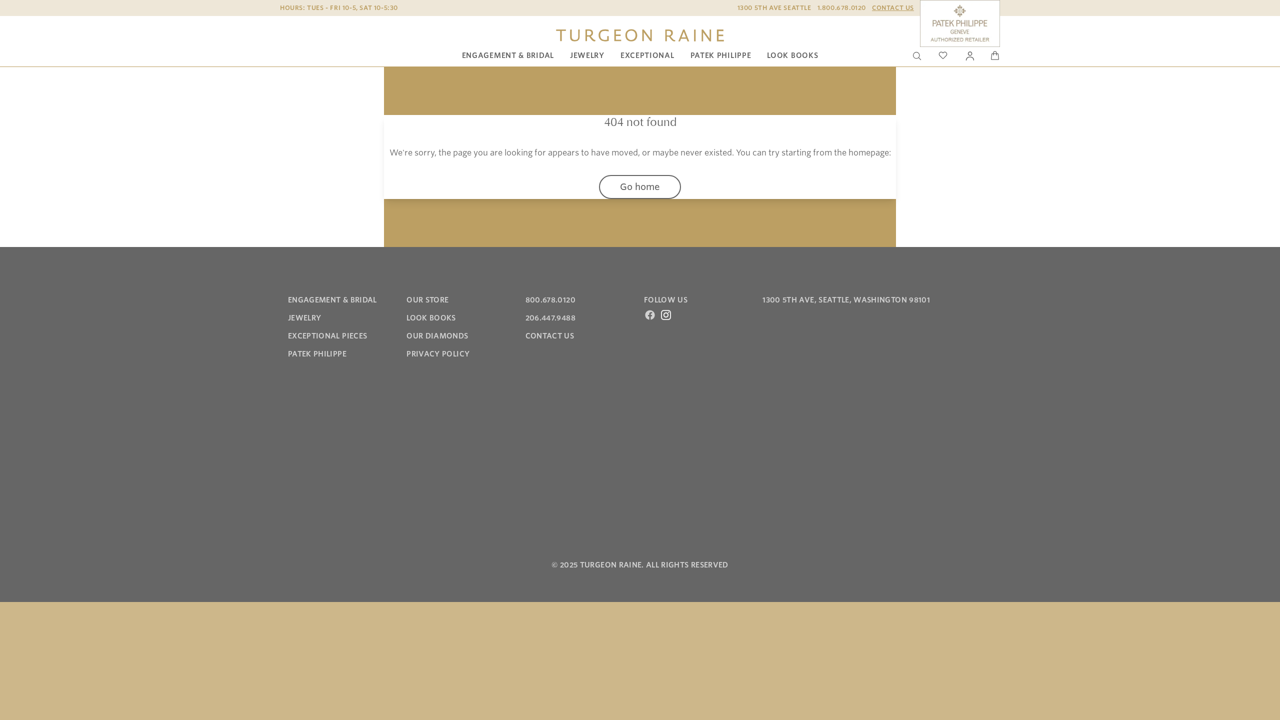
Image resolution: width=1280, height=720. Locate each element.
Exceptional (647, 56)
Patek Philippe (721, 56)
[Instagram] (666, 315)
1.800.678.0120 (842, 8)
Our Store (427, 300)
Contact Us (893, 8)
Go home (640, 187)
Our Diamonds (437, 336)
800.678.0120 (551, 300)
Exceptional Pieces (327, 336)
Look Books (792, 56)
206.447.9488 (551, 318)
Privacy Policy (438, 354)
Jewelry (587, 56)
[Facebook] (650, 315)
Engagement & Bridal (508, 56)
